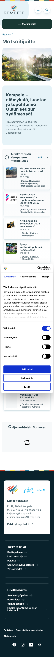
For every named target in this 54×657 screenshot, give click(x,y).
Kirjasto (33, 209)
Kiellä (27, 386)
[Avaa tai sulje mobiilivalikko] (38, 9)
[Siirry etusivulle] (14, 9)
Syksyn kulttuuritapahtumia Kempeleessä (31, 247)
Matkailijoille (27, 186)
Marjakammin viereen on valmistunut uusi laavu (32, 171)
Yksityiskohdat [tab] (28, 276)
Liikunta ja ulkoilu (29, 183)
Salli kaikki (27, 369)
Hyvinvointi (34, 181)
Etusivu (25, 181)
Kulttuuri (42, 209)
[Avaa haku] (46, 9)
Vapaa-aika (39, 186)
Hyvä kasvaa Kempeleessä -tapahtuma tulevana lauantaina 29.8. (32, 198)
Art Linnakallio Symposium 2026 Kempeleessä (30, 223)
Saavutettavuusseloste (29, 630)
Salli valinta (27, 378)
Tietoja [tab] (45, 276)
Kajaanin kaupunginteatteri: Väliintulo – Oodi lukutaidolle (31, 393)
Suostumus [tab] (9, 276)
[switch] (46, 337)
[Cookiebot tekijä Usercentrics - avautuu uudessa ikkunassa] (38, 268)
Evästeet (9, 630)
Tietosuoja (10, 636)
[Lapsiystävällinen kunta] (34, 490)
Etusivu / (7, 34)
